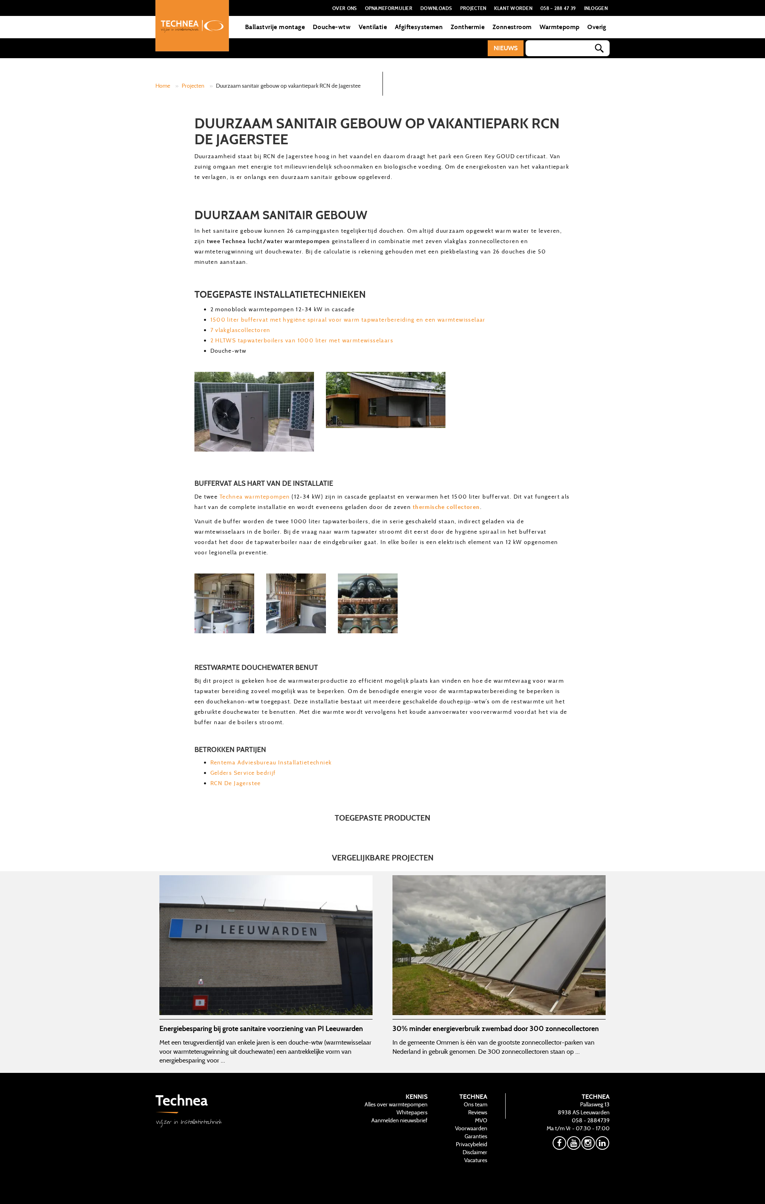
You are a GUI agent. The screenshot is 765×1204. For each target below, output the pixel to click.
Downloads (436, 8)
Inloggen (596, 8)
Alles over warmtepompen (396, 1104)
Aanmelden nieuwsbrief (399, 1120)
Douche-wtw (332, 27)
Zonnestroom (512, 27)
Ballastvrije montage (275, 27)
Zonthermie (467, 27)
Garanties (476, 1136)
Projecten (473, 8)
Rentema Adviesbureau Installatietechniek (271, 762)
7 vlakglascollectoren (240, 330)
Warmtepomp (559, 27)
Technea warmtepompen (255, 496)
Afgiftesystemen (419, 27)
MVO (481, 1120)
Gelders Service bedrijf (243, 772)
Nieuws (506, 48)
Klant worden (513, 8)
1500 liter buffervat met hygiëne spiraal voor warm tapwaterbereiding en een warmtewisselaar (348, 319)
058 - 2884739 (591, 1120)
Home (162, 85)
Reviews (477, 1112)
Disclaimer (475, 1152)
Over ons (344, 8)
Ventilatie (373, 27)
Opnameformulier (389, 8)
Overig (596, 27)
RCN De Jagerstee (235, 783)
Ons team (475, 1104)
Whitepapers (412, 1112)
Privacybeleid (471, 1144)
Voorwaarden (471, 1128)
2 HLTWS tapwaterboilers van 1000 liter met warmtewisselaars (302, 340)
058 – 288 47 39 (558, 8)
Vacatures (475, 1160)
